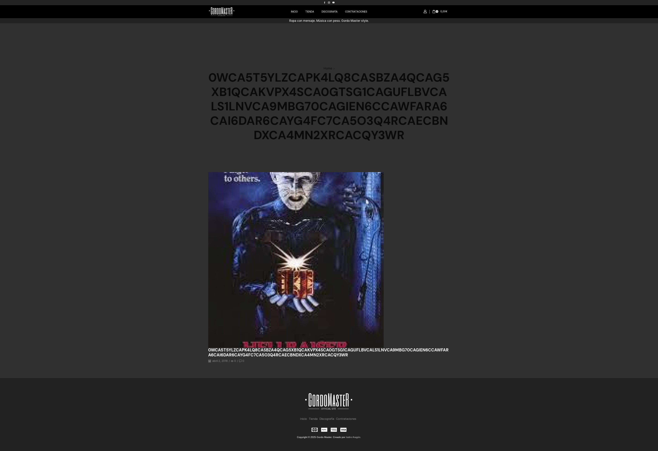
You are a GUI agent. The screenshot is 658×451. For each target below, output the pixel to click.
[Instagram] (329, 3)
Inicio (303, 418)
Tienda (313, 418)
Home (328, 68)
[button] (425, 11)
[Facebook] (325, 3)
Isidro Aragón (353, 437)
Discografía (326, 418)
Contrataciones (346, 418)
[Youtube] (333, 3)
